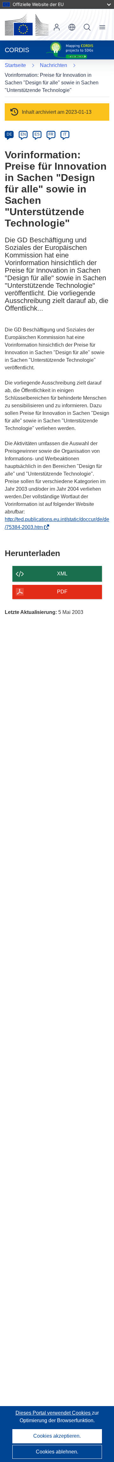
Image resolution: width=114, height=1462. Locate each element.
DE (9, 134)
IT (64, 134)
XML (62, 573)
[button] (72, 27)
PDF (62, 591)
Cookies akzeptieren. (57, 1436)
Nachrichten (53, 65)
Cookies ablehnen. (57, 1451)
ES (37, 134)
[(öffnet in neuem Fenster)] (26, 24)
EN (23, 134)
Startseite (15, 65)
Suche (87, 27)
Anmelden (57, 27)
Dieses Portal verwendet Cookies (54, 1413)
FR (51, 134)
